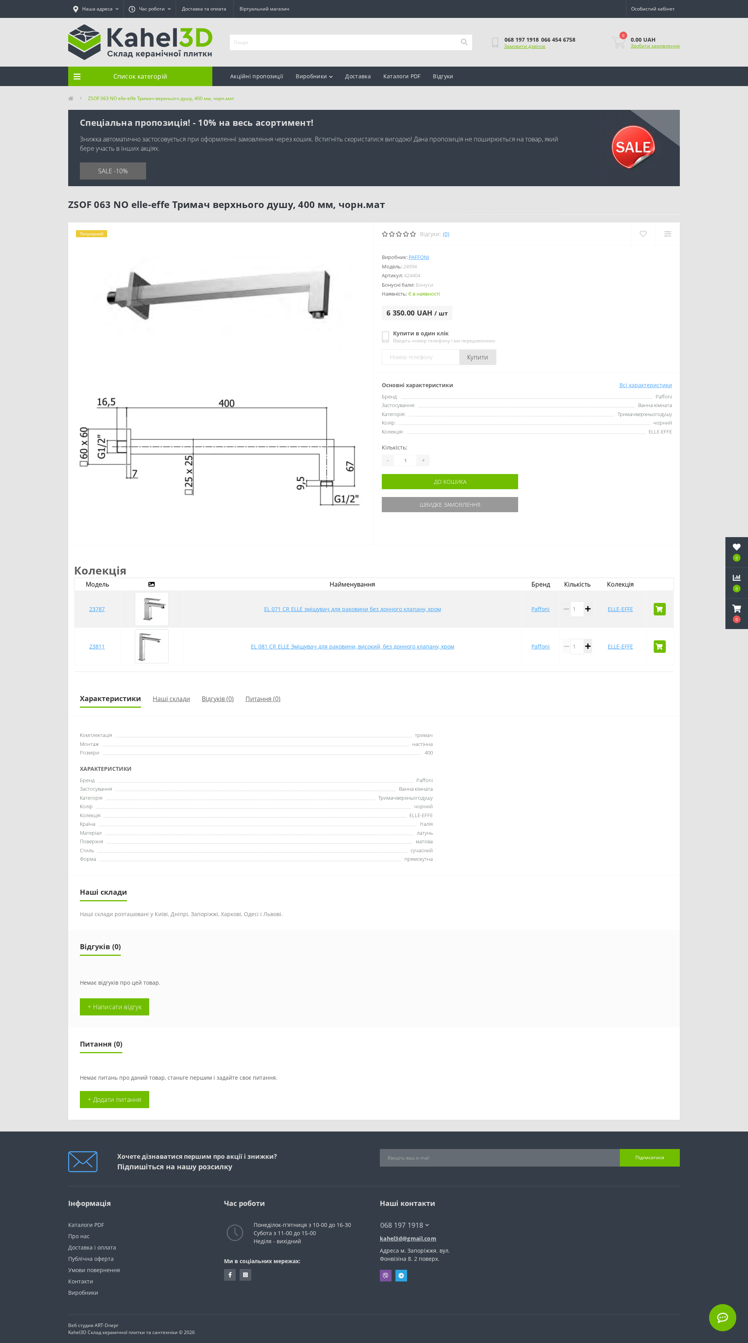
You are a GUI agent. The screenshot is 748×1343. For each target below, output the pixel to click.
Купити (478, 357)
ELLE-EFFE (620, 609)
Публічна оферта (91, 1258)
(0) (446, 234)
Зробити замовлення (655, 45)
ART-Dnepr (106, 1325)
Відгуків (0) (218, 698)
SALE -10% (113, 171)
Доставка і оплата (92, 1247)
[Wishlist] (643, 233)
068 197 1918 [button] (401, 1225)
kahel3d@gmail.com (408, 1238)
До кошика (450, 481)
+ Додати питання (114, 1099)
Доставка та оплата (204, 8)
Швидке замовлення (450, 504)
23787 (97, 609)
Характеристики (110, 698)
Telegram (401, 1275)
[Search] (464, 42)
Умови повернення (94, 1270)
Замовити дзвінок (524, 46)
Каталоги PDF (402, 76)
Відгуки (443, 76)
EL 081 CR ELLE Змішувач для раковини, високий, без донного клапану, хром (352, 646)
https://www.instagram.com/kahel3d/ (245, 1275)
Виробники (311, 76)
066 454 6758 (558, 39)
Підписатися (649, 1157)
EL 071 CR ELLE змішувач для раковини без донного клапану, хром (352, 609)
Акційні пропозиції (256, 76)
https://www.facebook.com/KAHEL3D (230, 1275)
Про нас (79, 1236)
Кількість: (395, 447)
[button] (736, 614)
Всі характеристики (645, 385)
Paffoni (419, 257)
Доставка (357, 76)
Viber (386, 1275)
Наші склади (171, 698)
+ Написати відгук (114, 1007)
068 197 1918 (522, 39)
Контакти (80, 1281)
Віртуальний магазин (264, 8)
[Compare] (667, 233)
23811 (97, 646)
